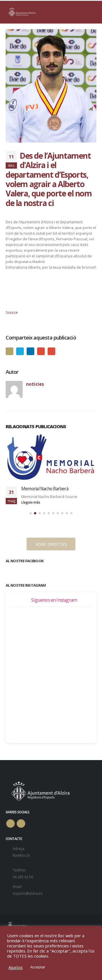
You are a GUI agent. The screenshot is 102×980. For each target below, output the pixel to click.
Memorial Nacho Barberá (44, 488)
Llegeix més (31, 502)
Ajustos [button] (15, 967)
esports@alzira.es (27, 893)
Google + (41, 351)
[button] (30, 513)
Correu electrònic (51, 351)
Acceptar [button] (37, 967)
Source (12, 312)
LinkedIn (30, 351)
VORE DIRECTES (51, 544)
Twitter (20, 351)
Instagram (21, 823)
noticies (35, 384)
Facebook (9, 351)
